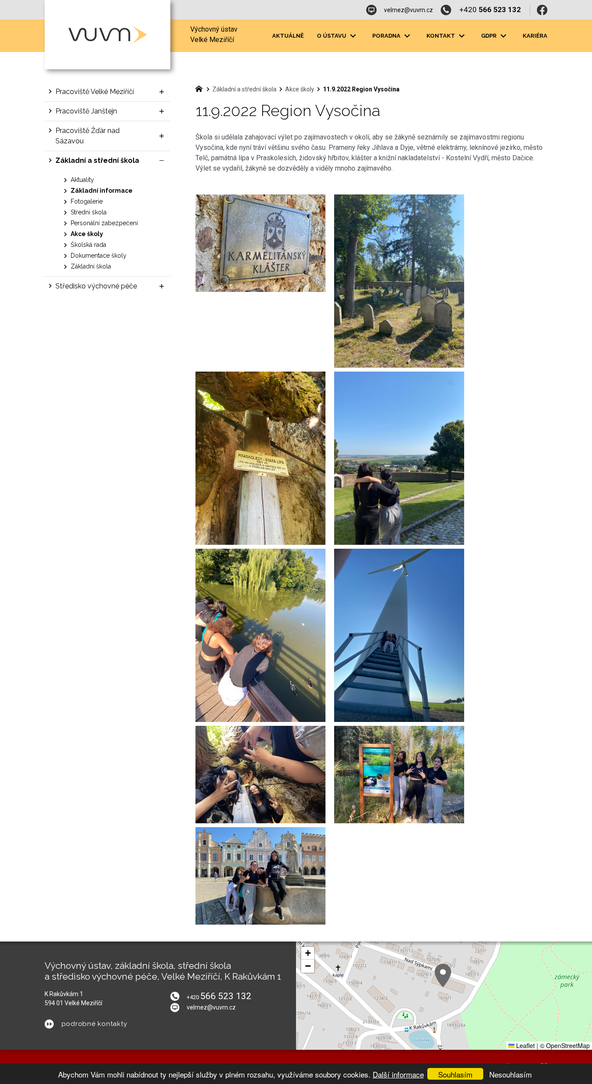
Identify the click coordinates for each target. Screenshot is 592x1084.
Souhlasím (455, 1074)
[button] (443, 975)
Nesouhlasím (510, 1074)
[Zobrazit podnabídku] (352, 35)
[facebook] (542, 10)
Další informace (398, 1074)
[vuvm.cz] (201, 87)
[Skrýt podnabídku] (161, 160)
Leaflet (524, 1045)
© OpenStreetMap (565, 1045)
